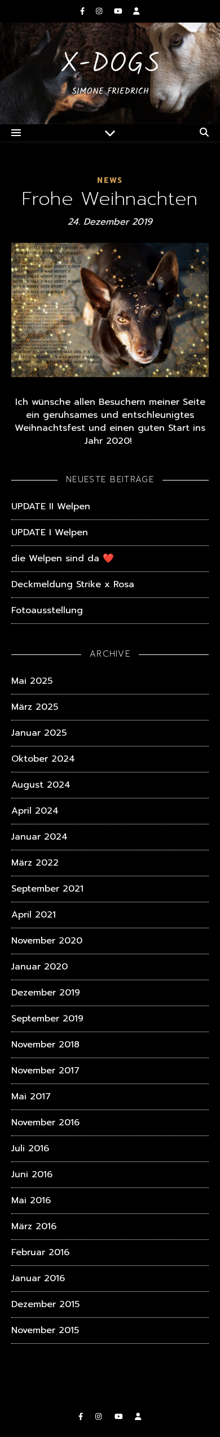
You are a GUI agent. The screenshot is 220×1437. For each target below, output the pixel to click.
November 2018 (45, 1044)
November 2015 (45, 1330)
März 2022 (35, 863)
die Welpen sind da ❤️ (62, 558)
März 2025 (34, 707)
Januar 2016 (38, 1278)
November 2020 (46, 940)
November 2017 (45, 1070)
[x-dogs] (110, 73)
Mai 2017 (31, 1096)
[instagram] (100, 11)
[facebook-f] (83, 11)
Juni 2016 (31, 1174)
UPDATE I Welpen (49, 532)
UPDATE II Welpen (50, 506)
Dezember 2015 (45, 1304)
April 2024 (35, 811)
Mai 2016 (31, 1200)
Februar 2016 (40, 1252)
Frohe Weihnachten (109, 199)
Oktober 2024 (43, 759)
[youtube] (119, 11)
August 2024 (41, 785)
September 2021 (47, 889)
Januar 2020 (39, 966)
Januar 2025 (39, 733)
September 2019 (47, 1018)
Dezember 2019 (45, 992)
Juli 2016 (30, 1148)
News (110, 180)
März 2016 (33, 1226)
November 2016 (45, 1122)
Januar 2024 (39, 837)
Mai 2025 (31, 681)
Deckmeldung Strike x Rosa (72, 584)
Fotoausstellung (47, 610)
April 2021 (33, 914)
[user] (136, 11)
